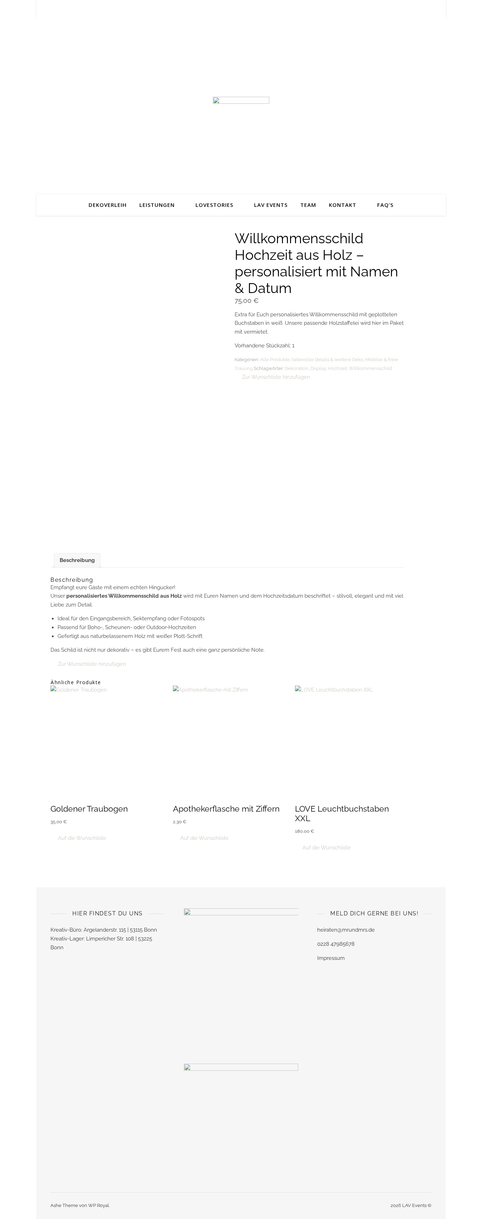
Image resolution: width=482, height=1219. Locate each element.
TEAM (308, 204)
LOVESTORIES (214, 204)
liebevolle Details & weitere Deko (327, 359)
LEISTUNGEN (157, 204)
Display (318, 368)
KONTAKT (342, 204)
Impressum (331, 958)
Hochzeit (337, 368)
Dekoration (296, 368)
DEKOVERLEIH (108, 204)
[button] (272, 377)
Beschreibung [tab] (77, 560)
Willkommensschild (370, 368)
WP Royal (98, 1205)
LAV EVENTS (271, 204)
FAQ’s (385, 204)
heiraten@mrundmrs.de (346, 930)
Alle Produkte (275, 359)
